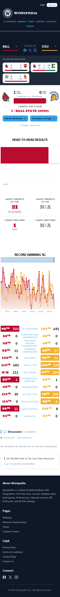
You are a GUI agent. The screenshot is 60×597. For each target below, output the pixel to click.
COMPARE (40, 21)
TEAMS (31, 21)
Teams (6, 526)
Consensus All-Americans (30, 379)
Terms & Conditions (13, 552)
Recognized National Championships (30, 343)
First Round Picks (30, 401)
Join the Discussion (13, 118)
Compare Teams (11, 531)
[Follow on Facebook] (25, 50)
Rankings (7, 517)
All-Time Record (30, 328)
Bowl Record (30, 372)
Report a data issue (31, 125)
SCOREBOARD (10, 21)
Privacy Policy (9, 547)
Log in (7, 463)
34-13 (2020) (14, 211)
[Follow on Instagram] (35, 50)
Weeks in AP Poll (30, 409)
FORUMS (30, 26)
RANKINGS (21, 21)
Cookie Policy (9, 556)
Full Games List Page (41, 118)
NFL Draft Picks (30, 394)
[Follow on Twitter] (30, 50)
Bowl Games (30, 358)
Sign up (52, 5)
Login (42, 4)
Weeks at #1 (30, 416)
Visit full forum (24, 437)
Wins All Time (30, 365)
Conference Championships (30, 350)
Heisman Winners (30, 387)
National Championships (15, 522)
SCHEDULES (51, 21)
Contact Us (8, 561)
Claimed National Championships (30, 335)
